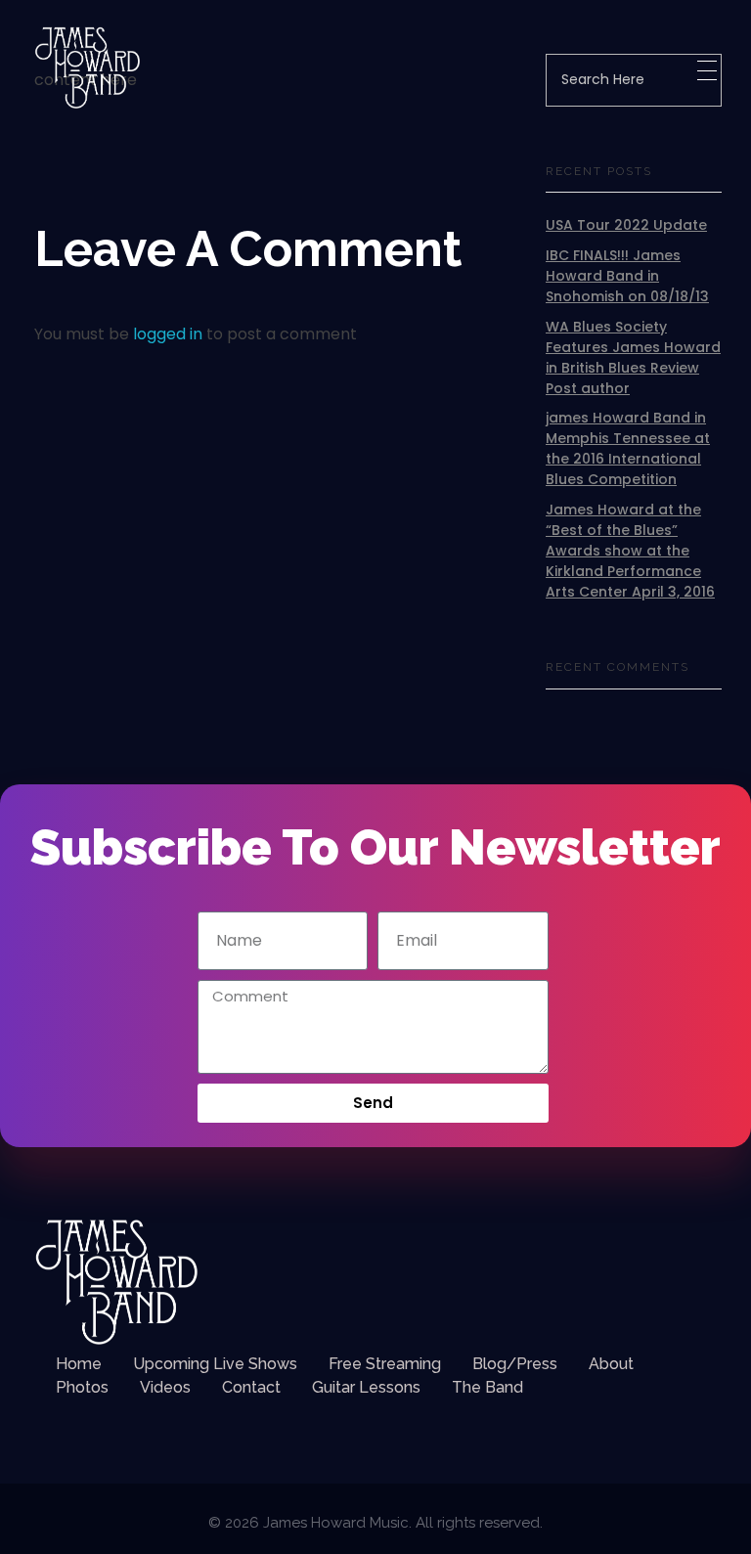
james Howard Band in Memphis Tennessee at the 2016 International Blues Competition (628, 448)
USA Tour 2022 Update (626, 225)
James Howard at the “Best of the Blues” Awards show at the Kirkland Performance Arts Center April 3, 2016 (630, 550)
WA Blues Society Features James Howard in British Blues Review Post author (633, 357)
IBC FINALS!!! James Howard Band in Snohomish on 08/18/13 (627, 275)
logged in (169, 334)
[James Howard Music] (88, 67)
